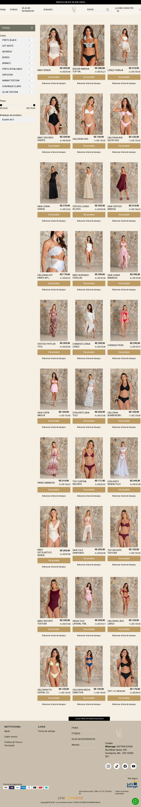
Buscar (107, 9)
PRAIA (3, 10)
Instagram (108, 766)
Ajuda (7, 731)
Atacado (48, 10)
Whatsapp (135, 801)
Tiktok (116, 766)
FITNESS (13, 10)
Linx (74, 9)
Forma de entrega (46, 731)
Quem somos (10, 736)
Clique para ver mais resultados (89, 719)
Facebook (125, 766)
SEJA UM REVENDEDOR (28, 9)
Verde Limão (119, 733)
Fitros (6, 28)
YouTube (133, 766)
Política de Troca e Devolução (13, 744)
